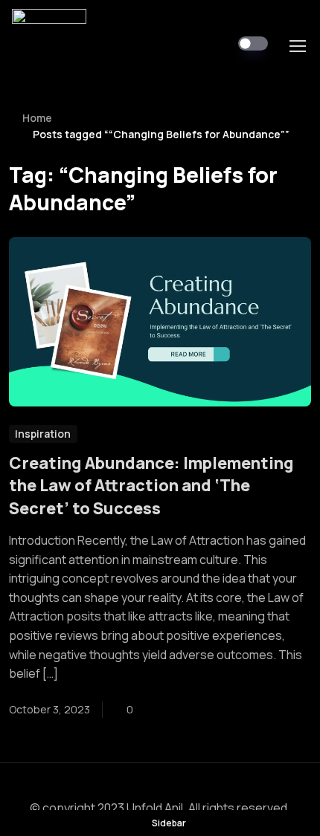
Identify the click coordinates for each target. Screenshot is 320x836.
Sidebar (169, 823)
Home (37, 118)
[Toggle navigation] (297, 46)
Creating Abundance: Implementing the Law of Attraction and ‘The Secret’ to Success (151, 485)
